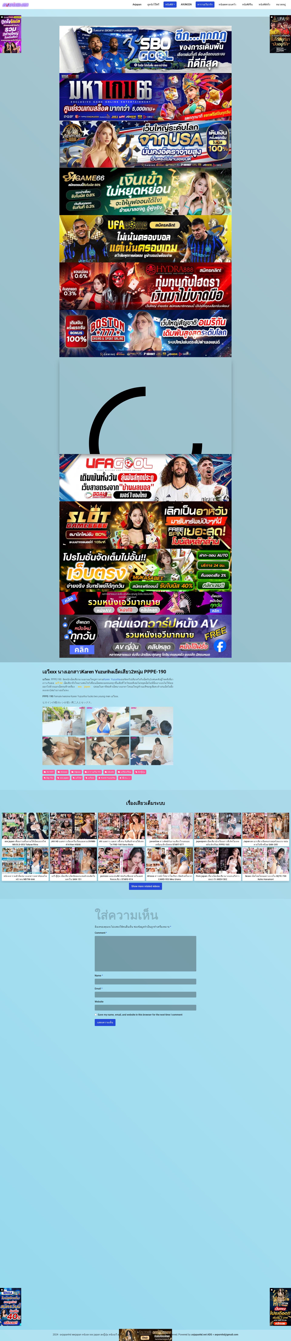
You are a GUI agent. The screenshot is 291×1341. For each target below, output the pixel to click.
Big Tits (49, 778)
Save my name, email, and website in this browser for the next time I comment (140, 1014)
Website (99, 1001)
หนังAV (169, 4)
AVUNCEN (186, 4)
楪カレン (126, 778)
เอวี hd (78, 778)
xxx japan (64, 778)
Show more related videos (145, 886)
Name (99, 975)
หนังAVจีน (247, 4)
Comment (101, 932)
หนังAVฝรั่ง (264, 4)
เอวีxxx (91, 778)
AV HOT (50, 772)
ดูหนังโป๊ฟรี (153, 4)
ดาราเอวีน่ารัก (204, 4)
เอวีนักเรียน (125, 772)
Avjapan (137, 4)
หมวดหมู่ (281, 4)
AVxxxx (63, 772)
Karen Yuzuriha (112, 679)
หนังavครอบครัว (227, 4)
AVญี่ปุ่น (141, 772)
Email (98, 988)
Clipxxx (77, 772)
